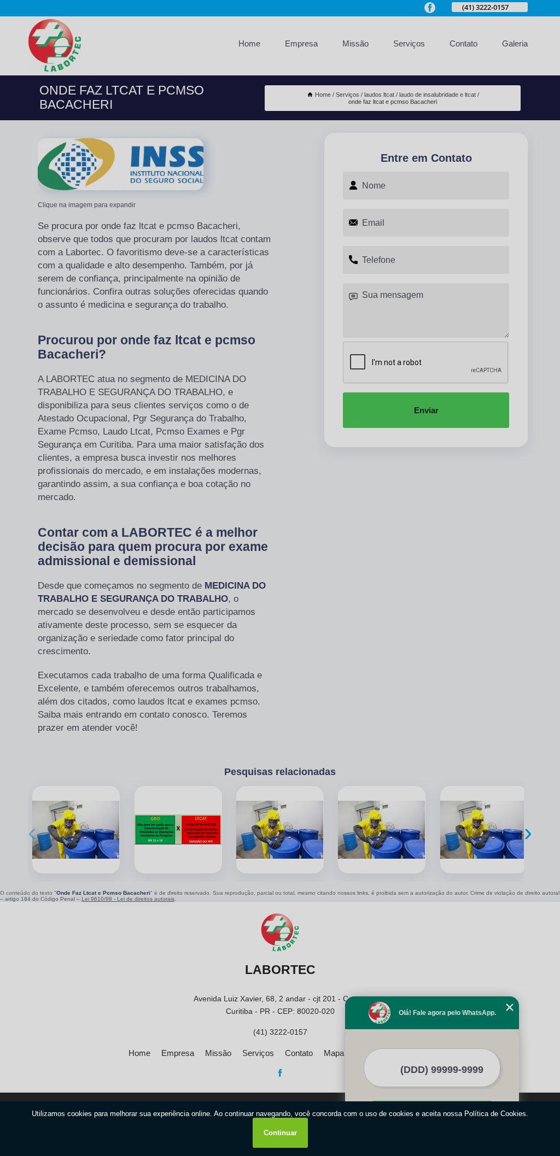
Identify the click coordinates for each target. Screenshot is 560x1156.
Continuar (280, 1133)
